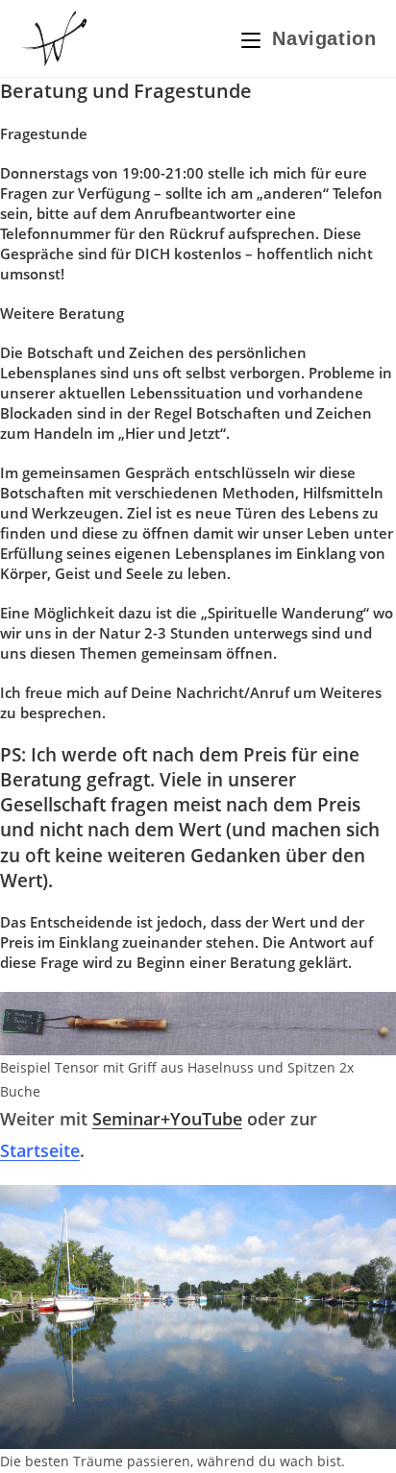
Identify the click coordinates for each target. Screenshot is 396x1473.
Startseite (40, 1150)
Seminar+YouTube (167, 1118)
